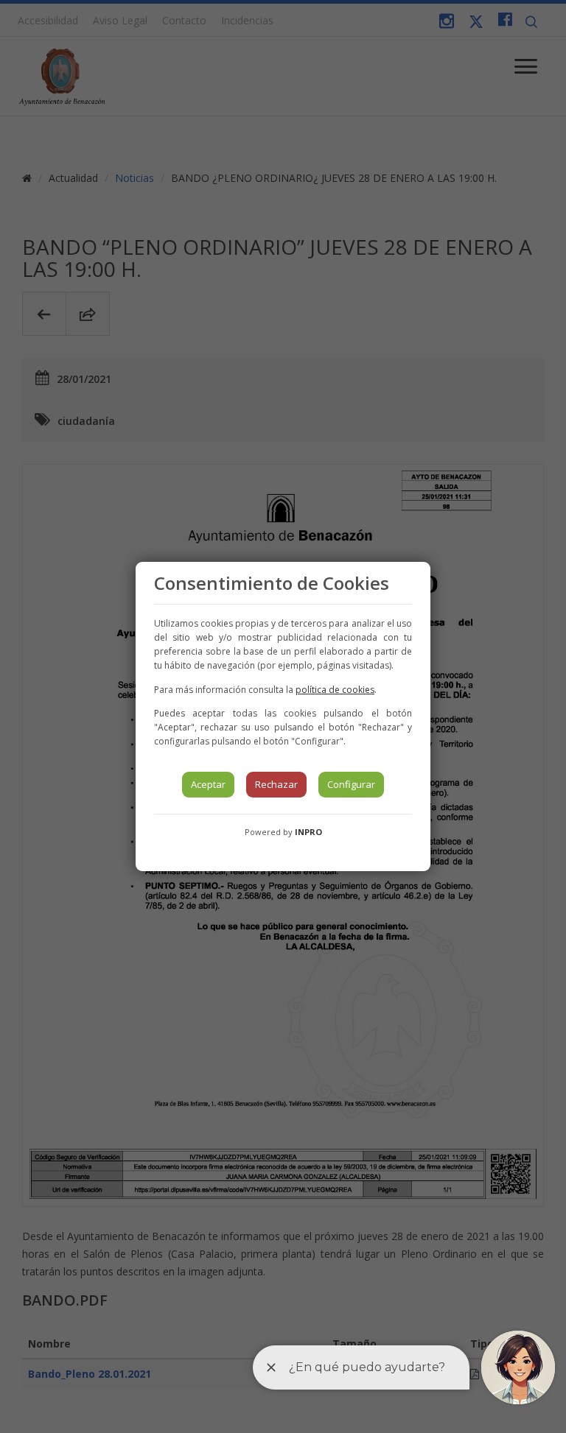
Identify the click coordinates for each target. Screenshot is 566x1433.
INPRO (308, 831)
